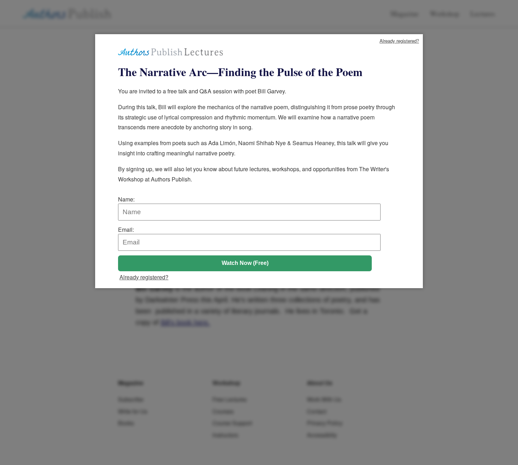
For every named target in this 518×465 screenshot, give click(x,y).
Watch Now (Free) (245, 263)
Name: (126, 199)
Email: (126, 229)
